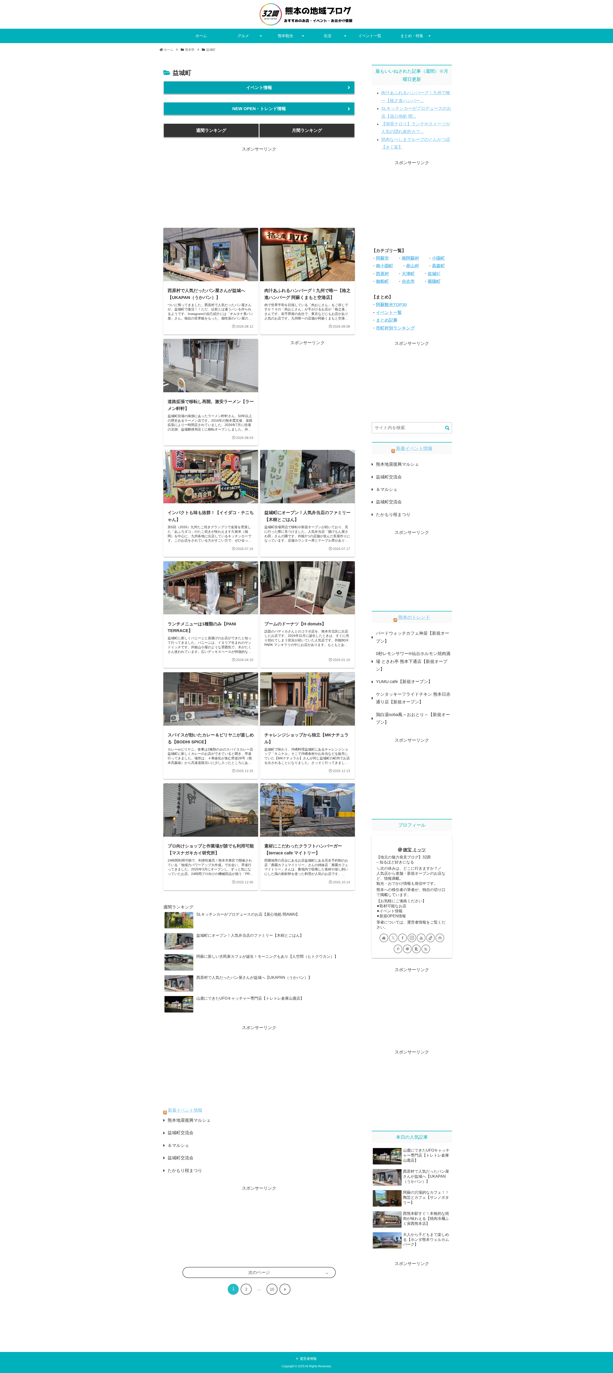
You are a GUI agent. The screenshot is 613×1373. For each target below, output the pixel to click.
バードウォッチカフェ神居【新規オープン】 (412, 637)
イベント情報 (259, 87)
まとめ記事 (386, 320)
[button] (447, 428)
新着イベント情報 (185, 1110)
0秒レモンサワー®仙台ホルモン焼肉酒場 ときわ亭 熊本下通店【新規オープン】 (413, 661)
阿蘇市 (382, 258)
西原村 (382, 273)
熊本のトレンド (414, 617)
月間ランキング (307, 130)
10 (272, 1289)
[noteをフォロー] (440, 938)
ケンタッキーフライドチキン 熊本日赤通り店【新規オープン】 (413, 698)
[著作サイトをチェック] (384, 938)
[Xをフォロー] (393, 938)
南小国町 (384, 265)
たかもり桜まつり (185, 1170)
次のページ (259, 1272)
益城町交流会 (180, 1132)
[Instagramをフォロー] (412, 938)
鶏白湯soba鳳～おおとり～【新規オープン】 (413, 718)
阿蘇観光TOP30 (391, 304)
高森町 (438, 265)
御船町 (382, 281)
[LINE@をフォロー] (407, 949)
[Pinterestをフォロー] (398, 949)
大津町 (408, 273)
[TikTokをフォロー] (430, 938)
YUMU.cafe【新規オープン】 (404, 681)
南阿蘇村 (410, 258)
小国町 (438, 258)
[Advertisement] (259, 186)
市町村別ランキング (395, 328)
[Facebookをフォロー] (402, 938)
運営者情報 (308, 1359)
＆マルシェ (178, 1145)
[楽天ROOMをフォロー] (416, 949)
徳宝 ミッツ (414, 849)
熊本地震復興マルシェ (189, 1120)
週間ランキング (211, 130)
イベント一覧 (389, 312)
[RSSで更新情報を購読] (425, 949)
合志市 (408, 281)
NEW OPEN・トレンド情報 (259, 108)
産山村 (412, 265)
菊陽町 (434, 281)
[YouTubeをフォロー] (421, 938)
